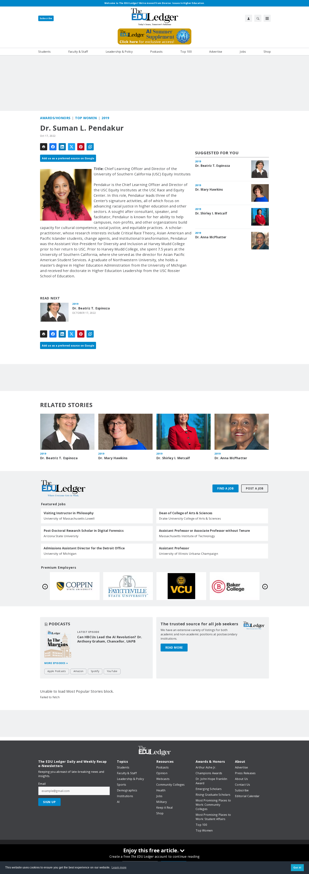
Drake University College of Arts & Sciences (190, 518)
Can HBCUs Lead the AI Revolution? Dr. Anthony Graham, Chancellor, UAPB (109, 639)
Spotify (95, 671)
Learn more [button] (119, 867)
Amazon (78, 671)
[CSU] (181, 586)
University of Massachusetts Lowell (69, 518)
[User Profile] (248, 18)
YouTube (112, 671)
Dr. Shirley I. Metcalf (211, 213)
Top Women (86, 118)
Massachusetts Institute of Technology (187, 536)
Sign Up (49, 802)
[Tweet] (71, 146)
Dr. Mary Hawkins (209, 190)
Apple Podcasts (56, 671)
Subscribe (46, 18)
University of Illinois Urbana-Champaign (188, 553)
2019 (105, 118)
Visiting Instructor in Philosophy (69, 513)
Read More (174, 647)
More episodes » (56, 663)
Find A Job (225, 488)
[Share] (53, 146)
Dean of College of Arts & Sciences (185, 513)
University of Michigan (60, 553)
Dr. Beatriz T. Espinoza (91, 308)
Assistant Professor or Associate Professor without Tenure (204, 531)
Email (42, 783)
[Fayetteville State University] (234, 586)
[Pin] (80, 146)
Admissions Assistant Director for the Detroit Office (84, 548)
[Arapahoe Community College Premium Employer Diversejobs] (128, 586)
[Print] (43, 146)
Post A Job (254, 488)
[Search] (257, 18)
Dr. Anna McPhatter (210, 237)
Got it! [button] (297, 867)
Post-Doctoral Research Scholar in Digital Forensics (84, 531)
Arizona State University (61, 536)
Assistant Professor (174, 548)
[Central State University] (75, 586)
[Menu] (267, 18)
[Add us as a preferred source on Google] (90, 146)
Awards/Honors (55, 118)
